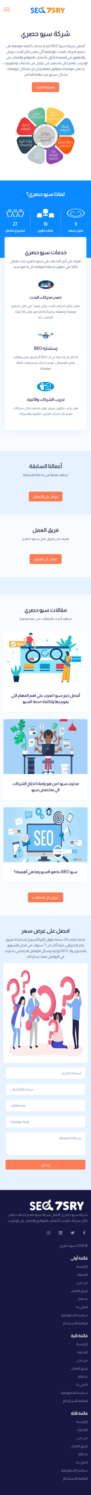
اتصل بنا (82, 1307)
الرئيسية (82, 1266)
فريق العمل (79, 1291)
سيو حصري (67, 1245)
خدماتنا (83, 1299)
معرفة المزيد (45, 87)
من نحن (82, 1282)
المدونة (82, 1274)
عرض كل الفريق (45, 559)
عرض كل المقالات (45, 897)
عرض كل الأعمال (45, 496)
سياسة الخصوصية (74, 1315)
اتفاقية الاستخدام (75, 1323)
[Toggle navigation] (6, 9)
